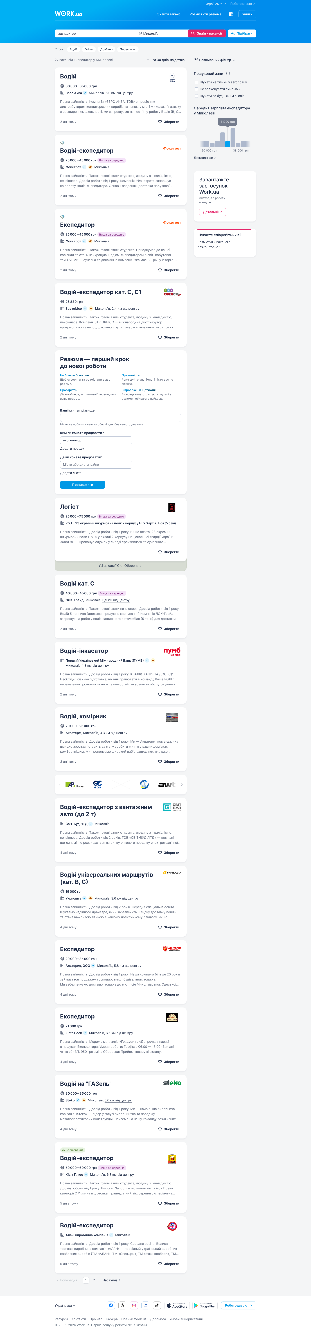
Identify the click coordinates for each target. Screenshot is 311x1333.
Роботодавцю (241, 4)
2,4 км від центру (125, 308)
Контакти (78, 1319)
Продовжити (82, 485)
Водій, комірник (83, 716)
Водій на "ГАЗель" (86, 1083)
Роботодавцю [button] (236, 1305)
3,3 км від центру (113, 733)
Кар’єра (112, 1319)
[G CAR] (97, 784)
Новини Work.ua (134, 1319)
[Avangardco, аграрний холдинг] (120, 784)
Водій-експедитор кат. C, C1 (101, 291)
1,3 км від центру (95, 665)
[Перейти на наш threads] (122, 1305)
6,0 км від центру (119, 93)
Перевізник (128, 49)
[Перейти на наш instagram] (134, 1305)
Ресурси (61, 1319)
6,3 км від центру (120, 1174)
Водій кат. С (77, 583)
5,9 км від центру (116, 600)
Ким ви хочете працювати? (82, 433)
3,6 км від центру (125, 898)
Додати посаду (72, 448)
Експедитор (77, 224)
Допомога (158, 1319)
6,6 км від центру (119, 1033)
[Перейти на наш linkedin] (145, 1305)
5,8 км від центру (127, 966)
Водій (74, 49)
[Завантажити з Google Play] (205, 1305)
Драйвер (106, 49)
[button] (231, 14)
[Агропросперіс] (74, 784)
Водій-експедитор (87, 150)
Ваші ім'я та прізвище (77, 410)
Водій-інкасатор (84, 650)
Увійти (247, 14)
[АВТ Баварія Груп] (167, 784)
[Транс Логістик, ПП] (144, 784)
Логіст (69, 506)
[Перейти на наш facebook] (111, 1305)
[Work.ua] (68, 13)
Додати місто (71, 473)
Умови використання (186, 1319)
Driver (89, 49)
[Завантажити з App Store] (177, 1305)
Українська (63, 1305)
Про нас (96, 1319)
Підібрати (245, 33)
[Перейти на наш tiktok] (157, 1305)
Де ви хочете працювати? (81, 457)
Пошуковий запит (209, 73)
